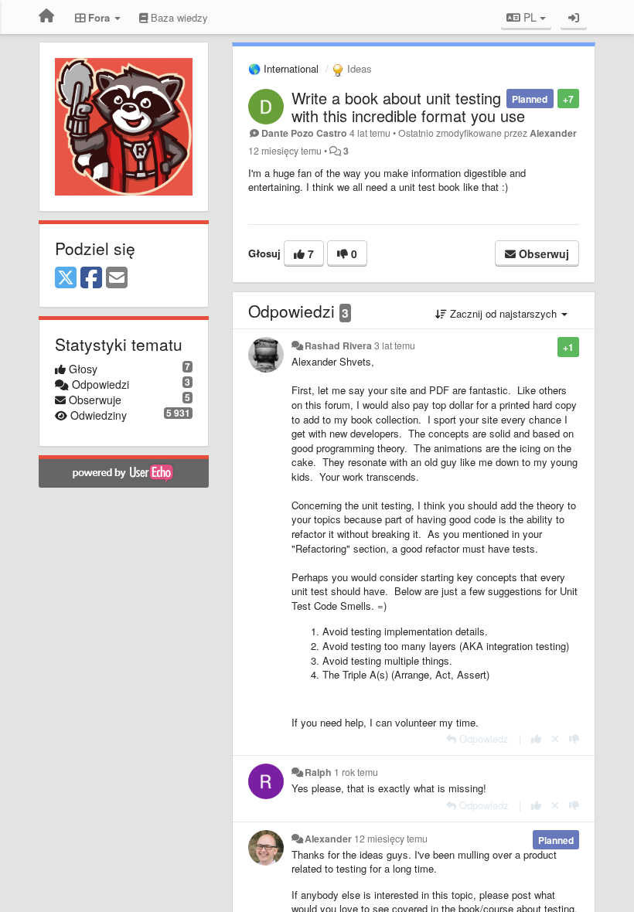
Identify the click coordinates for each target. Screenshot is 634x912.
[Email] (117, 278)
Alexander (553, 133)
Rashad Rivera (338, 345)
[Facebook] (91, 278)
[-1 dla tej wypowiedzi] (574, 738)
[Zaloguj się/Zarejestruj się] (574, 17)
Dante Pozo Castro (304, 133)
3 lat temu (394, 345)
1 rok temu (356, 772)
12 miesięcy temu (391, 839)
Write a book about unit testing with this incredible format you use (408, 107)
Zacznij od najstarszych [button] (503, 313)
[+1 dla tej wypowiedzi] (536, 738)
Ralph (318, 772)
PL (530, 17)
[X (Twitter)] (66, 278)
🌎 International (283, 68)
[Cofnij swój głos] (555, 738)
